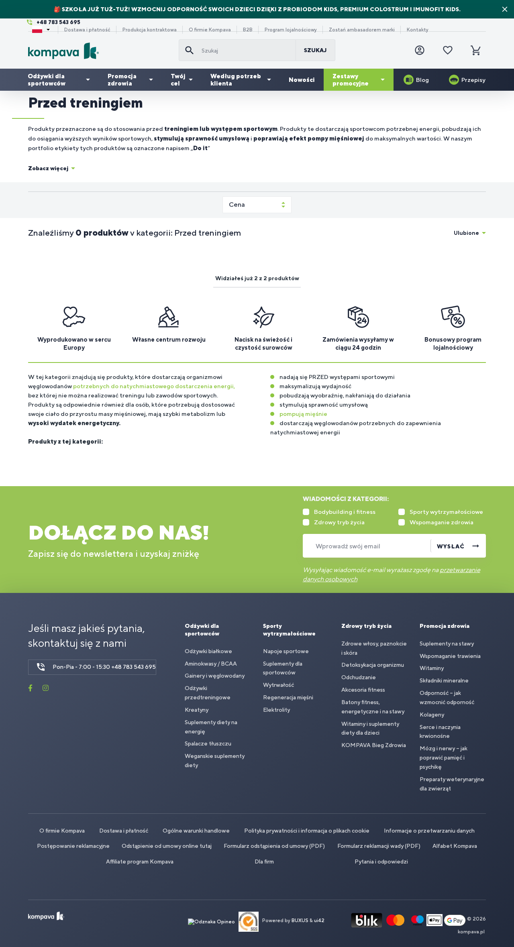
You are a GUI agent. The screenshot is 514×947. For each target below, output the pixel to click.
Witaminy (432, 668)
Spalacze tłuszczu (208, 743)
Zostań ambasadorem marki (362, 30)
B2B (248, 30)
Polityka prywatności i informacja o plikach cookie (306, 830)
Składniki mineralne (444, 680)
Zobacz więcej (48, 168)
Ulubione (466, 233)
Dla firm (264, 861)
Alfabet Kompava (454, 846)
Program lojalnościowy (291, 30)
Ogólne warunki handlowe (196, 830)
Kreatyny (196, 710)
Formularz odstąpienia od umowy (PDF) (274, 846)
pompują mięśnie (303, 413)
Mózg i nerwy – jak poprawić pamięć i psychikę (443, 757)
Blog (422, 79)
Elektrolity (276, 710)
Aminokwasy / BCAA (211, 663)
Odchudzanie (358, 677)
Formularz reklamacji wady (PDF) (378, 846)
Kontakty (417, 30)
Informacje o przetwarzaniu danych (429, 830)
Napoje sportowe (286, 651)
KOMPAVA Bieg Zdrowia (373, 745)
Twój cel (178, 80)
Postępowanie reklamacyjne (73, 846)
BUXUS (300, 920)
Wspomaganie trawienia (450, 656)
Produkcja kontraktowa (149, 30)
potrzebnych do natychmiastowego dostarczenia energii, (153, 386)
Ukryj (505, 9)
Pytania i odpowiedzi (381, 861)
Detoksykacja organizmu (372, 665)
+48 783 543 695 (58, 22)
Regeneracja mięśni (288, 697)
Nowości (302, 79)
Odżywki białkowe (208, 651)
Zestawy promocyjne (350, 80)
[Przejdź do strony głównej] (100, 51)
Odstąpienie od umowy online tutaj (167, 846)
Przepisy (473, 79)
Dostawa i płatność (87, 30)
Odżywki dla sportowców (46, 80)
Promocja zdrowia (122, 80)
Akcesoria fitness (363, 689)
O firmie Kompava (210, 30)
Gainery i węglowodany (215, 675)
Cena (237, 204)
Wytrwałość (278, 685)
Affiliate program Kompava (139, 861)
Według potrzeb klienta (235, 80)
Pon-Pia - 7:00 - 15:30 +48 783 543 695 (104, 667)
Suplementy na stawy (447, 643)
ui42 (319, 920)
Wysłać (451, 546)
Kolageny (432, 714)
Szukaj (315, 50)
